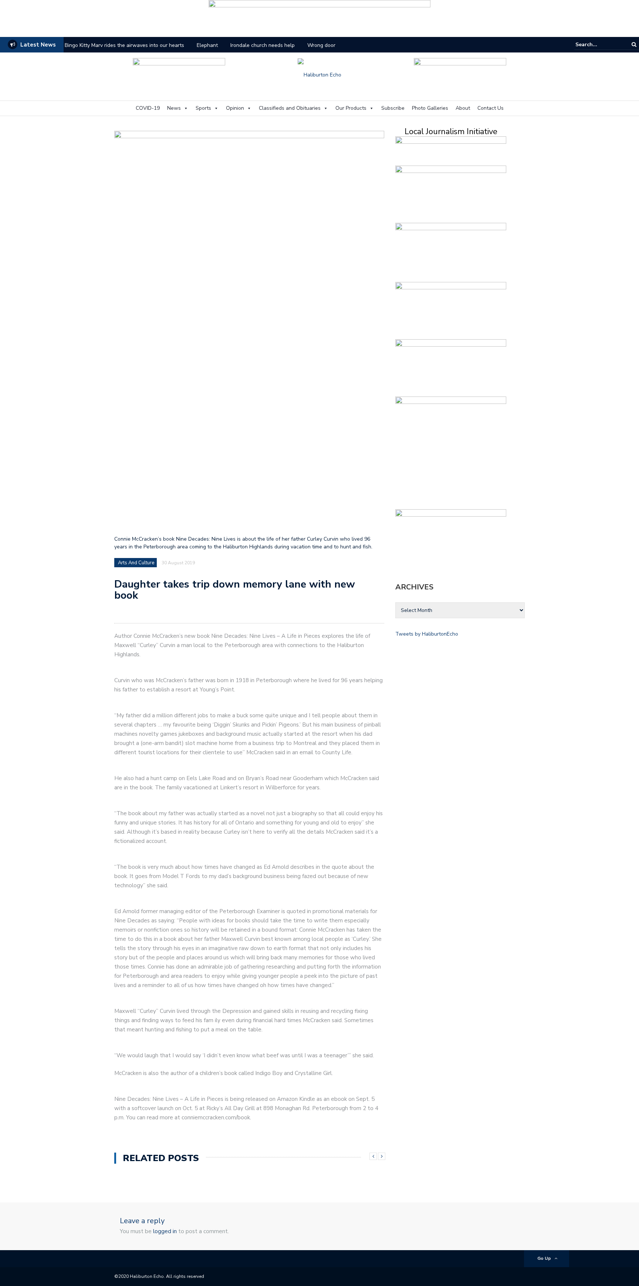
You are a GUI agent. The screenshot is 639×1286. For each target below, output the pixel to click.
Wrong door (321, 45)
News (174, 108)
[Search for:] (598, 45)
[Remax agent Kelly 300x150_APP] (450, 536)
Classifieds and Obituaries (290, 108)
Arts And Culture (136, 562)
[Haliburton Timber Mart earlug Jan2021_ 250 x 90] (179, 74)
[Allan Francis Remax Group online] (450, 250)
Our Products (350, 108)
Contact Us (490, 108)
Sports (203, 108)
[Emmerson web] (319, 16)
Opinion (235, 108)
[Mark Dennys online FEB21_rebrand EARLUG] (460, 74)
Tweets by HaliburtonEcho (426, 633)
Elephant (207, 45)
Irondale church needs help (262, 45)
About (463, 108)
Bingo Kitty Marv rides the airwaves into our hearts (124, 45)
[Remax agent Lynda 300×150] (450, 309)
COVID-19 (148, 108)
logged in (165, 1231)
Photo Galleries (430, 108)
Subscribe (393, 108)
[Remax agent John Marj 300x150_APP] (450, 192)
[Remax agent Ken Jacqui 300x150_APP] (450, 366)
